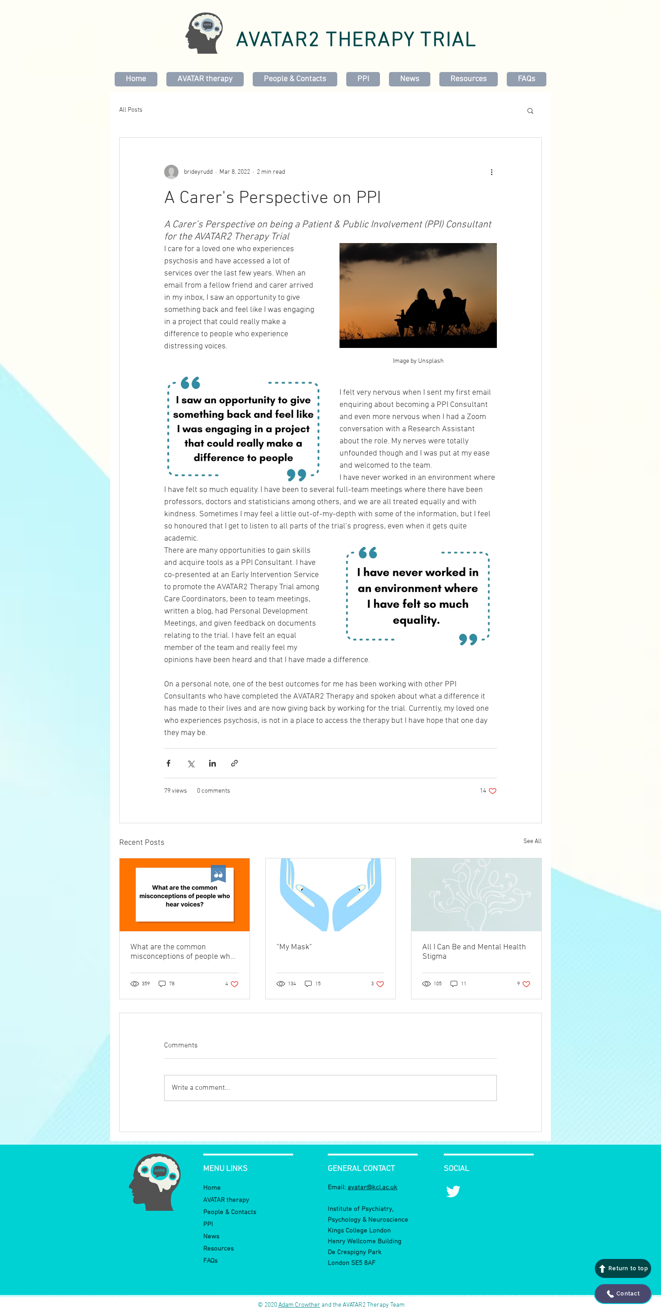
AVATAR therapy (226, 1200)
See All (532, 841)
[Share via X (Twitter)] (190, 763)
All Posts (131, 110)
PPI (208, 1224)
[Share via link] (234, 763)
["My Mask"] (331, 894)
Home (212, 1188)
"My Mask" (294, 947)
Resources (218, 1249)
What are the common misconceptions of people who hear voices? (182, 952)
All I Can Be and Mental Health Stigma (474, 952)
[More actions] (491, 172)
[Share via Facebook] (168, 763)
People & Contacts (229, 1212)
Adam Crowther (299, 1305)
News (211, 1236)
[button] (530, 110)
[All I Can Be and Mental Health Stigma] (476, 894)
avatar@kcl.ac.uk (372, 1187)
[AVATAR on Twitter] (453, 1191)
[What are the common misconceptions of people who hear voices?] (185, 894)
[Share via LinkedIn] (212, 763)
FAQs (210, 1261)
